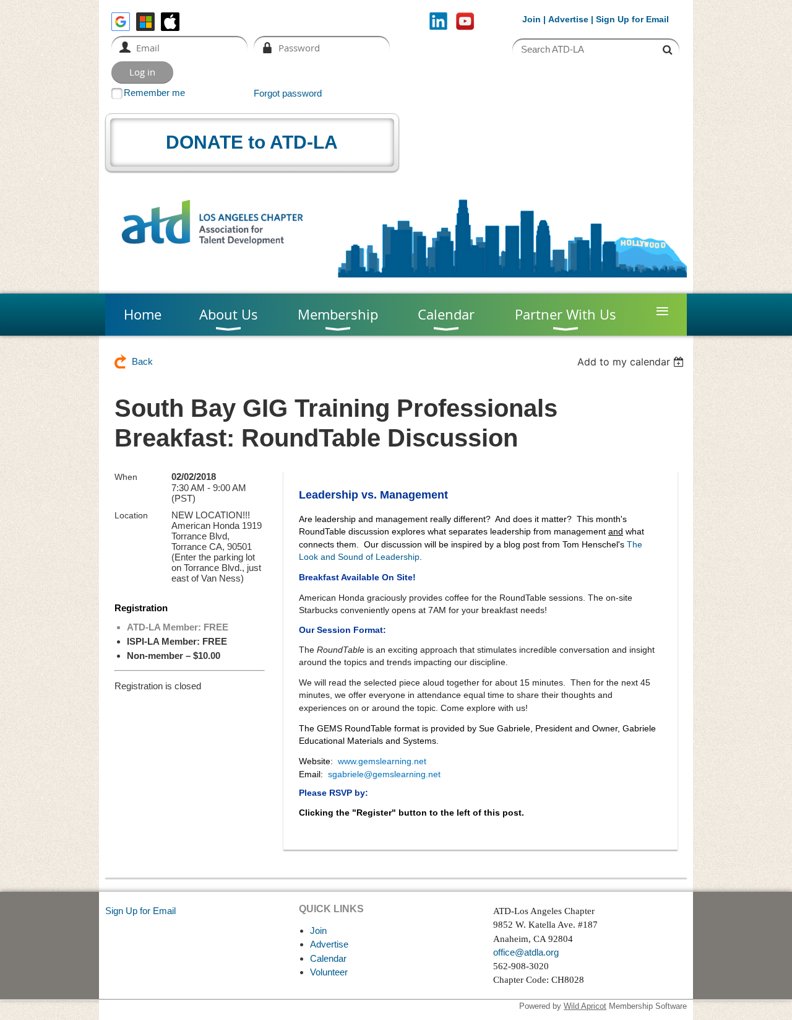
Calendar (328, 958)
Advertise (568, 19)
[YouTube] (465, 21)
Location (131, 515)
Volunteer (329, 972)
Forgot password (288, 93)
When (125, 477)
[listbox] (632, 361)
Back (142, 361)
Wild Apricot (585, 1006)
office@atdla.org (526, 952)
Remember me (154, 92)
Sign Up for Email (140, 910)
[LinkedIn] (438, 21)
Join (531, 19)
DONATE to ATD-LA (252, 142)
